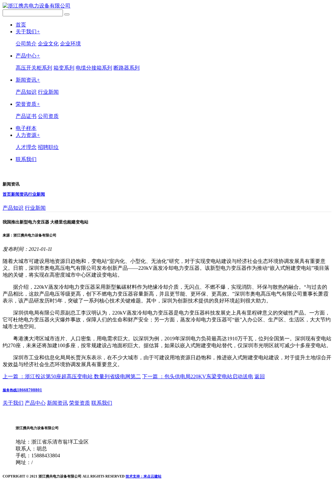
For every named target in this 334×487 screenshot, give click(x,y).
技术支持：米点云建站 (143, 476)
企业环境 (70, 43)
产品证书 (26, 116)
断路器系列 (127, 68)
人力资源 (28, 135)
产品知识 (26, 92)
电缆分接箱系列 (94, 68)
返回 (259, 376)
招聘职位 (48, 147)
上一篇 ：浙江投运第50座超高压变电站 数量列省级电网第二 (72, 376)
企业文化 (48, 43)
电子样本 (26, 128)
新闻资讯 (28, 80)
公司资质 (48, 116)
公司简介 (26, 43)
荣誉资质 (28, 104)
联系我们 (26, 159)
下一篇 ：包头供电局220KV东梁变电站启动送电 (197, 376)
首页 (21, 24)
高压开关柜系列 (34, 68)
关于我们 (28, 31)
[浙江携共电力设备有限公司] (36, 5)
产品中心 (28, 55)
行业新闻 (48, 92)
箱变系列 (63, 68)
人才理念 (26, 147)
